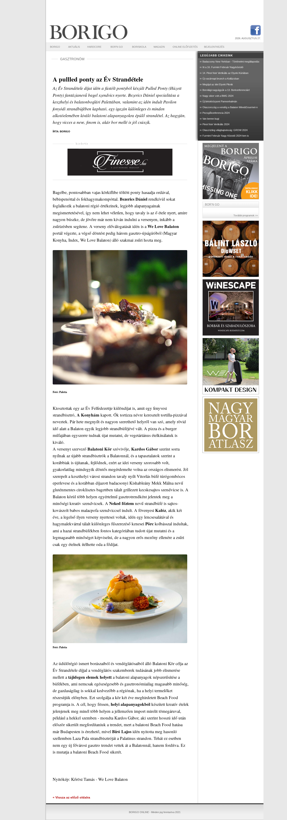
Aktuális (74, 46)
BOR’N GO (117, 46)
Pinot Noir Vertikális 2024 (215, 124)
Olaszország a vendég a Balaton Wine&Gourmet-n (230, 107)
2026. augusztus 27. (248, 38)
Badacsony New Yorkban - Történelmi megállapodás (230, 61)
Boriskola (139, 46)
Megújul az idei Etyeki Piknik (217, 84)
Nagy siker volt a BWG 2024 (217, 95)
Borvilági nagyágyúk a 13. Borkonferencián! (226, 90)
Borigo (55, 46)
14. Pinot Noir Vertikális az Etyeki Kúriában (225, 73)
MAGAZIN (159, 46)
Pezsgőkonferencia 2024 (216, 113)
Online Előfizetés (185, 46)
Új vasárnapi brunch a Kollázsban (220, 78)
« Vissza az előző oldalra (71, 797)
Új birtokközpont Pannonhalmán (219, 101)
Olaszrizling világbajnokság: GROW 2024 (225, 130)
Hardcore (94, 46)
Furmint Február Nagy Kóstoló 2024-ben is (225, 135)
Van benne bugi (210, 118)
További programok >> (245, 215)
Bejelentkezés (214, 46)
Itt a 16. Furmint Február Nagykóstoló (222, 67)
